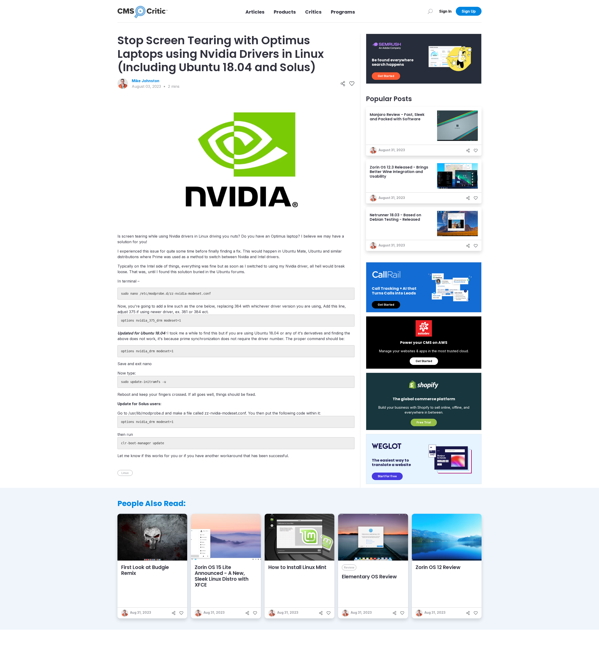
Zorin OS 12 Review (438, 567)
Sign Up (469, 11)
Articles (254, 12)
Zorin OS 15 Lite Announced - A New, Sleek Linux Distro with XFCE (221, 576)
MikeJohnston (145, 80)
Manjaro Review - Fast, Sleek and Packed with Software (397, 117)
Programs (343, 12)
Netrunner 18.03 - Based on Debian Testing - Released (395, 217)
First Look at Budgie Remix (145, 570)
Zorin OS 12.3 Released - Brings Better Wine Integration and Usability (399, 172)
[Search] (430, 11)
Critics (313, 12)
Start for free (387, 476)
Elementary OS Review (369, 576)
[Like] (351, 84)
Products (285, 12)
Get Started (386, 76)
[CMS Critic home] (142, 11)
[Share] (342, 84)
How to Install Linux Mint (297, 567)
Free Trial (423, 422)
